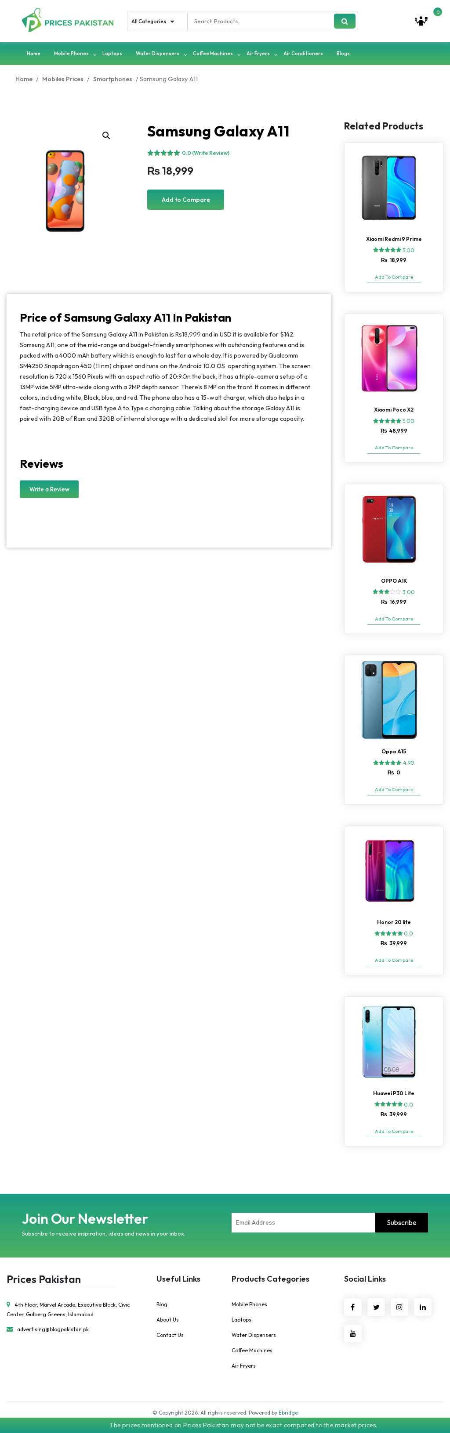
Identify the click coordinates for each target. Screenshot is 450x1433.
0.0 (408, 933)
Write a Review (49, 489)
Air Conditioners (303, 53)
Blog (161, 1304)
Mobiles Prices (62, 79)
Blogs (343, 53)
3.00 (409, 592)
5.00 (408, 250)
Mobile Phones (71, 53)
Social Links (365, 1279)
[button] (106, 135)
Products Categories (270, 1279)
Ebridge (288, 1412)
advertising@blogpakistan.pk (53, 1329)
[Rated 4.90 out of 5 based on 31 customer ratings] (387, 762)
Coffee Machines (213, 53)
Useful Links (178, 1279)
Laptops (112, 53)
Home (33, 53)
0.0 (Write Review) (205, 153)
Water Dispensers (157, 53)
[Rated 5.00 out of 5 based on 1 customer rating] (387, 249)
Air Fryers (258, 53)
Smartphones (112, 79)
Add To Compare (394, 277)
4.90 (408, 762)
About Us (167, 1319)
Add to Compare (186, 200)
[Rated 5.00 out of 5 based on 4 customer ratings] (387, 421)
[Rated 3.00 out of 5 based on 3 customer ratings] (387, 591)
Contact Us (170, 1335)
